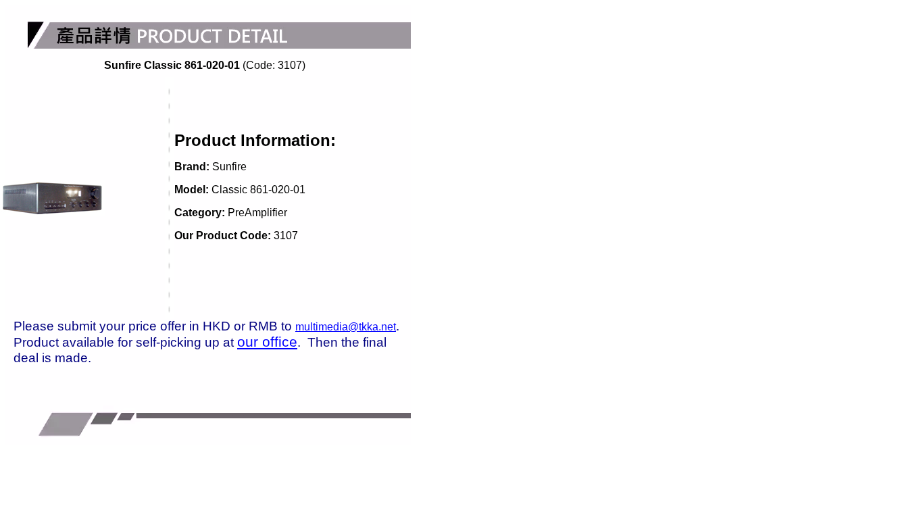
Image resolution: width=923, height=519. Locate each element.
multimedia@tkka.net (345, 326)
